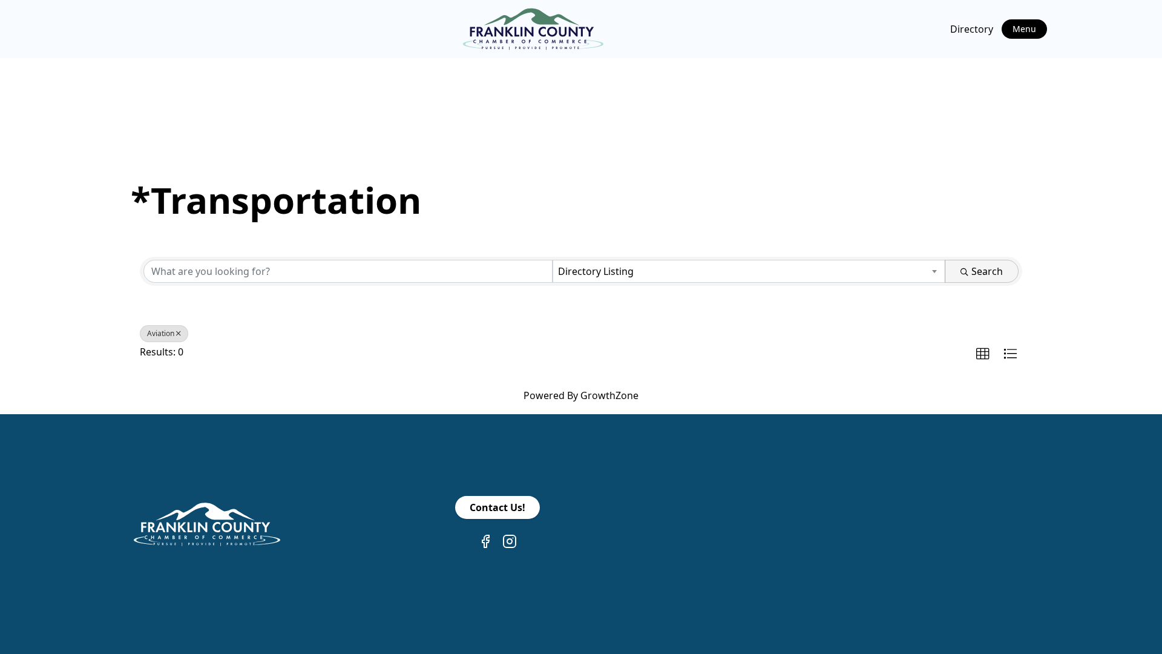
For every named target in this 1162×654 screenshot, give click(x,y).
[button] (983, 354)
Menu (1024, 29)
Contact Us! (497, 507)
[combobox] (749, 271)
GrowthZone (609, 395)
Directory (971, 29)
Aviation (160, 333)
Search (987, 271)
